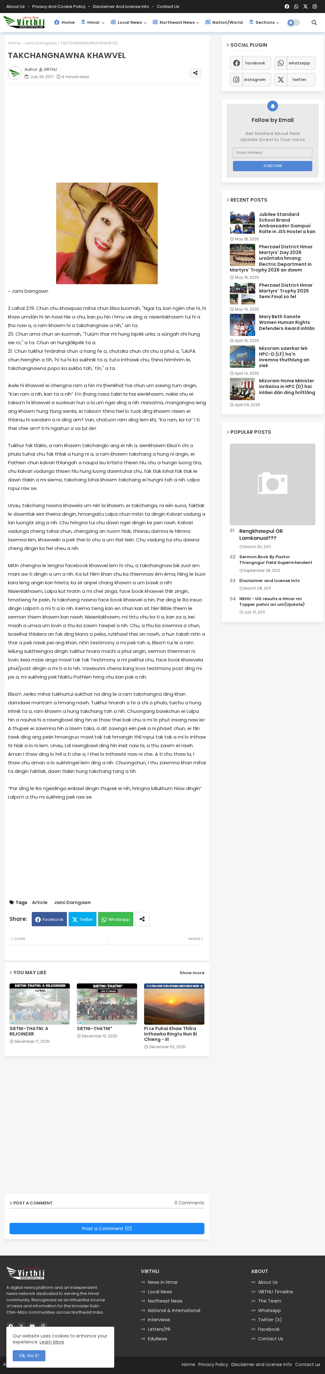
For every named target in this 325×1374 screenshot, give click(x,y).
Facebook (53, 919)
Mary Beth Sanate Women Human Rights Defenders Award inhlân (287, 322)
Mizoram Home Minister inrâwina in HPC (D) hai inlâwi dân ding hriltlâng (287, 386)
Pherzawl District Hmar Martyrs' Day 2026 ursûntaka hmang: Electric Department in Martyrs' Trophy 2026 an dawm (271, 258)
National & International (174, 1310)
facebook (255, 63)
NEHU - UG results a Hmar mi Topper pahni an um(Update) (272, 601)
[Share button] (142, 919)
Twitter (86, 919)
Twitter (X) (270, 1320)
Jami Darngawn (40, 43)
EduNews (157, 1339)
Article (40, 903)
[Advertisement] (113, 133)
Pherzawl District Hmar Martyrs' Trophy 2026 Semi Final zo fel (286, 291)
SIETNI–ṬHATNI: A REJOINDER (29, 1031)
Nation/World (227, 22)
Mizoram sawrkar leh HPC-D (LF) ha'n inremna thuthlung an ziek (284, 357)
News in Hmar (163, 1282)
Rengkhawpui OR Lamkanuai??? (261, 535)
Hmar (93, 22)
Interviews (159, 1320)
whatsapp (299, 63)
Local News (129, 22)
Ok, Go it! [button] (29, 1355)
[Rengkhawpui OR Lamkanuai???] (272, 484)
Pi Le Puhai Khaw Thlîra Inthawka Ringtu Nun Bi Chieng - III (170, 1034)
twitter (299, 79)
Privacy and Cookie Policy (59, 6)
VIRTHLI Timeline (275, 1292)
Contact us (168, 6)
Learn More (52, 1342)
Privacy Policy (213, 1364)
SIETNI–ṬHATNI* (94, 1028)
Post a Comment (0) (107, 1228)
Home (68, 22)
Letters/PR (159, 1329)
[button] (314, 22)
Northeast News (177, 22)
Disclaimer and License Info (121, 6)
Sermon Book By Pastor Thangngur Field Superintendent (275, 560)
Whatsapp (119, 919)
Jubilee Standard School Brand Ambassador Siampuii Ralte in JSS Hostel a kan (287, 223)
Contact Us (270, 1339)
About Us (16, 6)
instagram (255, 79)
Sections (265, 22)
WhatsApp (269, 1310)
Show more (192, 973)
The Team (269, 1301)
